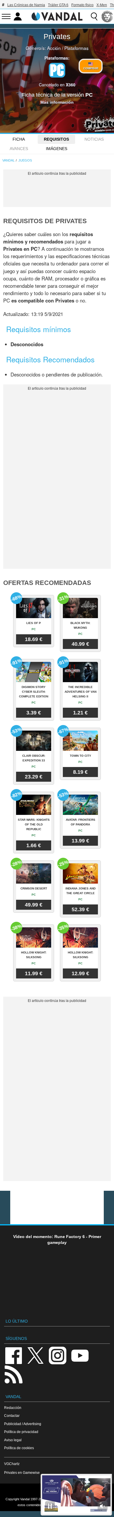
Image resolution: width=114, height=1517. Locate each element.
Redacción (12, 1408)
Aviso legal (13, 1440)
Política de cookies (19, 1448)
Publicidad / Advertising (22, 1424)
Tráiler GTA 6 (58, 5)
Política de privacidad (21, 1432)
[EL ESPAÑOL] (107, 16)
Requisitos (56, 139)
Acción (54, 48)
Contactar (12, 1415)
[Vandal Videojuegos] (57, 16)
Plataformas (76, 48)
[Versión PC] (57, 70)
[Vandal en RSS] (13, 1374)
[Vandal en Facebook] (13, 1355)
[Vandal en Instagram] (57, 1355)
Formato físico (82, 5)
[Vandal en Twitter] (35, 1355)
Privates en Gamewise (22, 1472)
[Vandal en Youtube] (79, 1355)
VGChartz (12, 1464)
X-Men (101, 5)
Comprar (90, 68)
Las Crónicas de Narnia (26, 5)
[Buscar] (94, 16)
